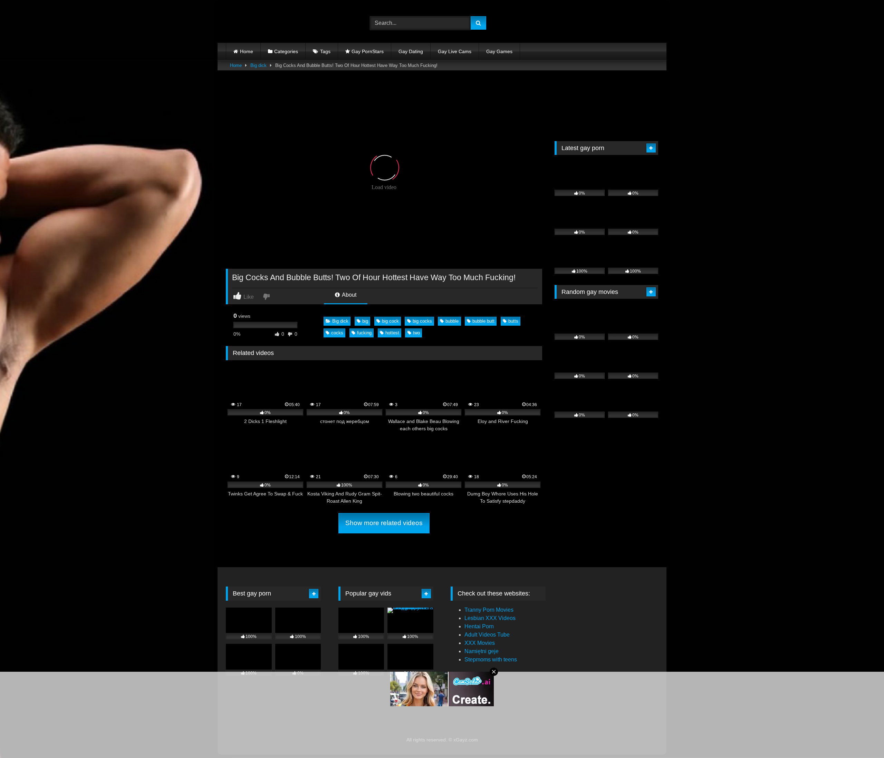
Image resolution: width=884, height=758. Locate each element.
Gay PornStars (368, 51)
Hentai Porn (479, 626)
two (416, 332)
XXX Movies (479, 643)
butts (513, 321)
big (365, 321)
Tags (325, 51)
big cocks (422, 321)
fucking (364, 332)
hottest (392, 332)
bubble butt (483, 321)
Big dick (258, 65)
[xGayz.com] (257, 23)
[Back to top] (862, 737)
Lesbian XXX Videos (490, 618)
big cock (390, 321)
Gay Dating (410, 51)
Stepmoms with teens (490, 659)
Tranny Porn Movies (488, 610)
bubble (452, 321)
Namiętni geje (481, 651)
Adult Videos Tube (487, 635)
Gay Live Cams (454, 51)
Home (246, 51)
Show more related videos (384, 522)
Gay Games (499, 51)
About (348, 295)
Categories (286, 51)
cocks (337, 332)
